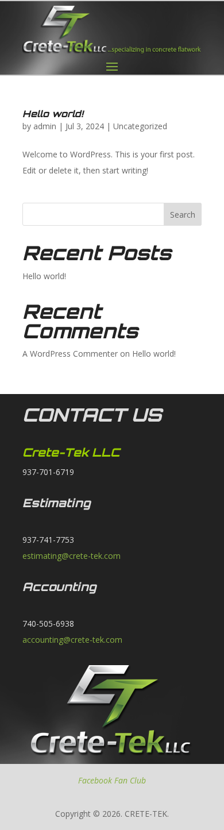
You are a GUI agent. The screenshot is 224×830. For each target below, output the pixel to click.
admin (44, 126)
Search (182, 214)
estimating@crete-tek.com (71, 555)
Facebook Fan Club (112, 780)
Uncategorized (140, 126)
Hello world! (52, 113)
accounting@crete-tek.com (72, 639)
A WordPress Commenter (70, 353)
